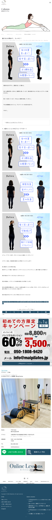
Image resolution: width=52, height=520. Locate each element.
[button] (50, 2)
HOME (4, 481)
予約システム (4, 499)
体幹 (27, 40)
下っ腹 (24, 40)
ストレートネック (19, 40)
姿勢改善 (33, 40)
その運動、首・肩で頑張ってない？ (37, 513)
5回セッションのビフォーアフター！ (14, 122)
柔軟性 (36, 40)
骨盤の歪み (46, 40)
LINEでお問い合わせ (6, 501)
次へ (48, 314)
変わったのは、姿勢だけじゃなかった (37, 503)
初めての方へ (10, 481)
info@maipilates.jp (15, 446)
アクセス (36, 481)
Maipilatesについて (45, 481)
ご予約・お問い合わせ (30, 483)
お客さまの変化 (12, 40)
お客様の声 (25, 481)
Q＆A (31, 481)
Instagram (3, 508)
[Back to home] (3, 2)
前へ (3, 314)
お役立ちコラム (20, 483)
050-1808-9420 (14, 443)
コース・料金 (18, 481)
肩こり (42, 40)
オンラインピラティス (6, 506)
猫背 (39, 40)
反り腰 (29, 40)
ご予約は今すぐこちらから (25, 363)
